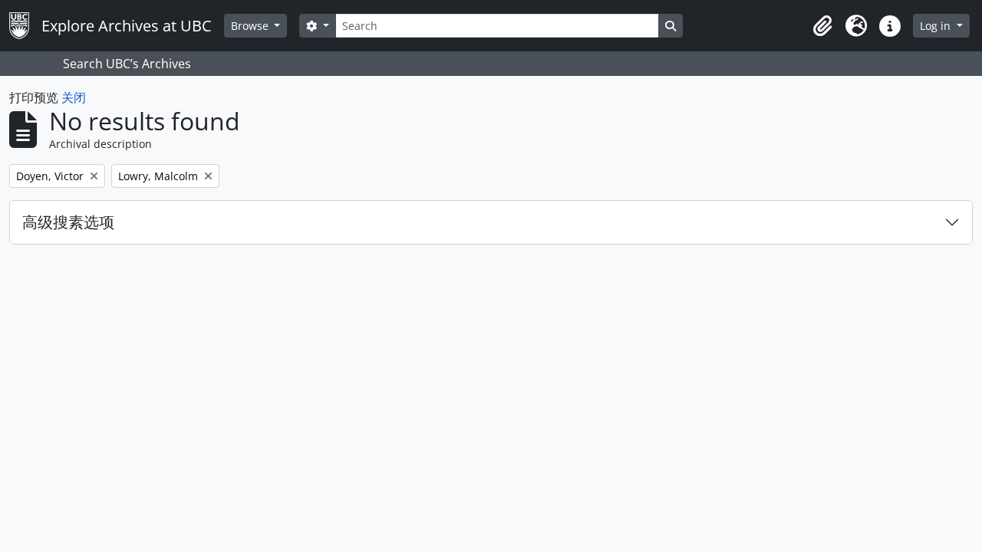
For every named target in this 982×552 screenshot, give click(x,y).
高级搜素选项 (68, 222)
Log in (937, 25)
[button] (822, 26)
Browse (251, 25)
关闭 (73, 97)
